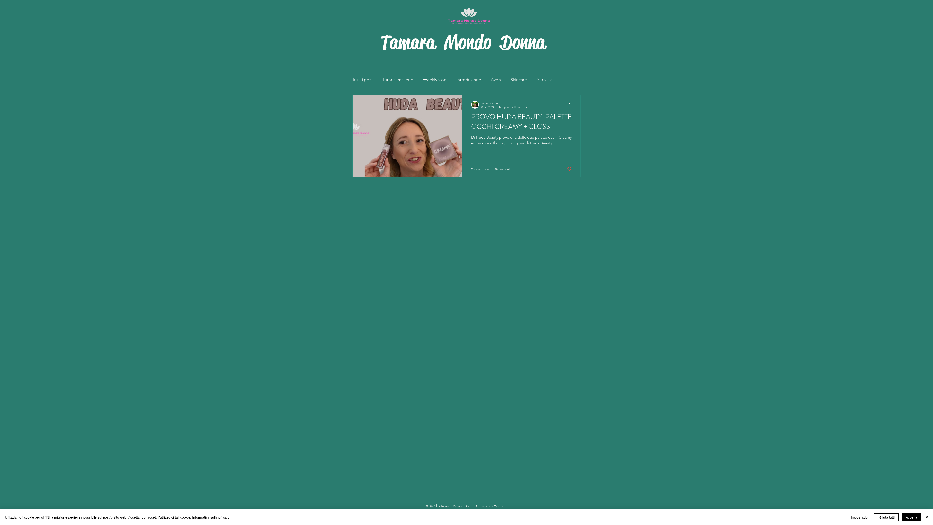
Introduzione (468, 79)
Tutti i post (362, 79)
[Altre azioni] (571, 105)
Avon (496, 79)
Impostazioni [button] (860, 517)
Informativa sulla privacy (210, 517)
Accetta (911, 517)
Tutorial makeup (397, 79)
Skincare (518, 79)
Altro (541, 79)
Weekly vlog (435, 79)
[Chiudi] (927, 517)
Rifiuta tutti (886, 517)
